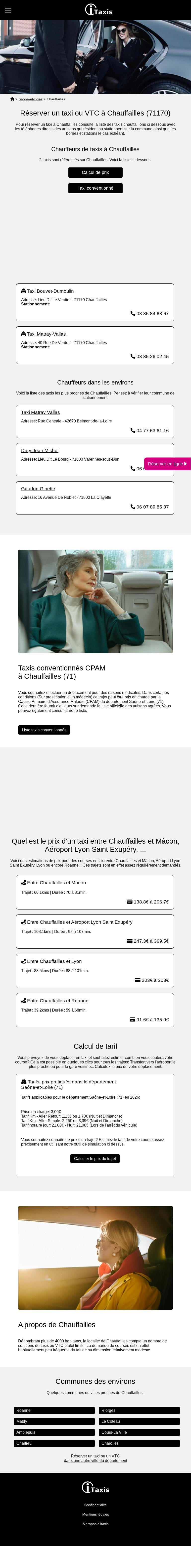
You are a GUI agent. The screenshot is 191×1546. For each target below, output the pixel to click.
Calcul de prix (95, 172)
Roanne (23, 1410)
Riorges (108, 1410)
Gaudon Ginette (38, 488)
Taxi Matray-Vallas (46, 334)
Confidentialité (95, 1505)
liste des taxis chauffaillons (122, 124)
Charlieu (24, 1443)
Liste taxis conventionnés (44, 730)
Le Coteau (110, 1421)
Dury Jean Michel (39, 450)
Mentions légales (95, 1514)
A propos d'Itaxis (95, 1524)
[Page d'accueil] (12, 99)
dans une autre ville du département (95, 1460)
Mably (21, 1421)
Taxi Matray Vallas (40, 412)
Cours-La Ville (114, 1432)
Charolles (110, 1443)
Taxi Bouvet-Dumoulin (50, 291)
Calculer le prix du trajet (95, 1159)
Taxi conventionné (95, 188)
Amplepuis (25, 1432)
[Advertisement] (95, 238)
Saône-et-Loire (30, 99)
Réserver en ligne (166, 463)
